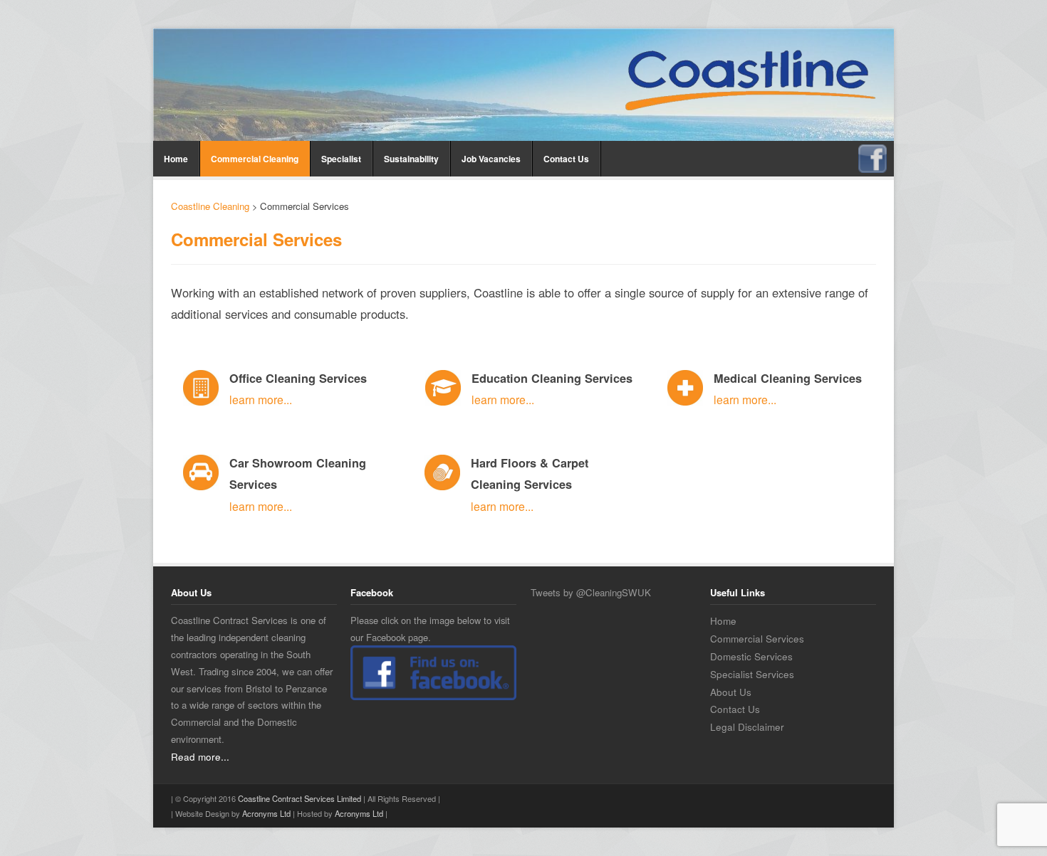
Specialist (341, 158)
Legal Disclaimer (747, 726)
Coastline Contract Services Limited (299, 798)
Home (176, 158)
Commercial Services (757, 638)
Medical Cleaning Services (788, 378)
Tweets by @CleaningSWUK (591, 592)
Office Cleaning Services (298, 378)
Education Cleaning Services (552, 378)
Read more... (200, 756)
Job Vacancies (491, 158)
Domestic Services (751, 656)
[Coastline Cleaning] (750, 82)
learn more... (260, 399)
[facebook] (872, 151)
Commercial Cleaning (254, 158)
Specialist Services (752, 674)
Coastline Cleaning (210, 206)
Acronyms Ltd (266, 813)
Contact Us (566, 158)
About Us (730, 692)
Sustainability (411, 158)
